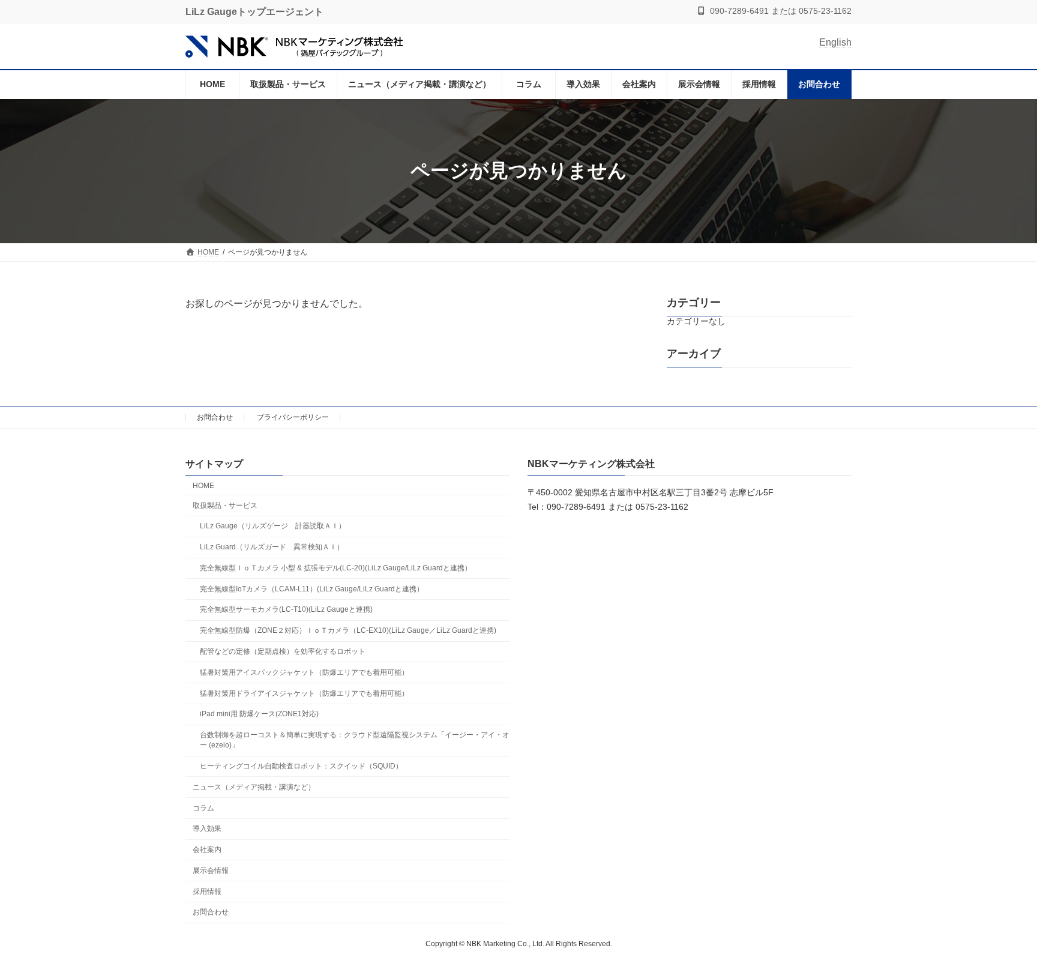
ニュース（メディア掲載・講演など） (254, 787)
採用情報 (207, 891)
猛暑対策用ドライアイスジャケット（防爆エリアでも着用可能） (304, 693)
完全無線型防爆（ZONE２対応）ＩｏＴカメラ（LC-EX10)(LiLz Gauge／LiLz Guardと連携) (348, 630)
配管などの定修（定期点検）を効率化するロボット (282, 651)
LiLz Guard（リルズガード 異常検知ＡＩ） (272, 547)
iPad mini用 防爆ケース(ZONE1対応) (259, 714)
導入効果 (207, 828)
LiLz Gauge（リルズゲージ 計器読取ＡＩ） (273, 526)
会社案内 (207, 849)
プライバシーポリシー (293, 417)
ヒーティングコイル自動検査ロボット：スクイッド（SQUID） (301, 766)
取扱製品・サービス (225, 505)
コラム (203, 808)
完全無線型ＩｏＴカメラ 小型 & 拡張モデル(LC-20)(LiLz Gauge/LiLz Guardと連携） (336, 568)
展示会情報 (211, 870)
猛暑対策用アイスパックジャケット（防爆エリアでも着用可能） (304, 672)
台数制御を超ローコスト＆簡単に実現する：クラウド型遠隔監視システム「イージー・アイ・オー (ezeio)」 (354, 740)
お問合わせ (215, 417)
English (835, 42)
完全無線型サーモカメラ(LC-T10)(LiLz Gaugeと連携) (286, 609)
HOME (203, 485)
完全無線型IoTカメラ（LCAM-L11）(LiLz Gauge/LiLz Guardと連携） (312, 589)
